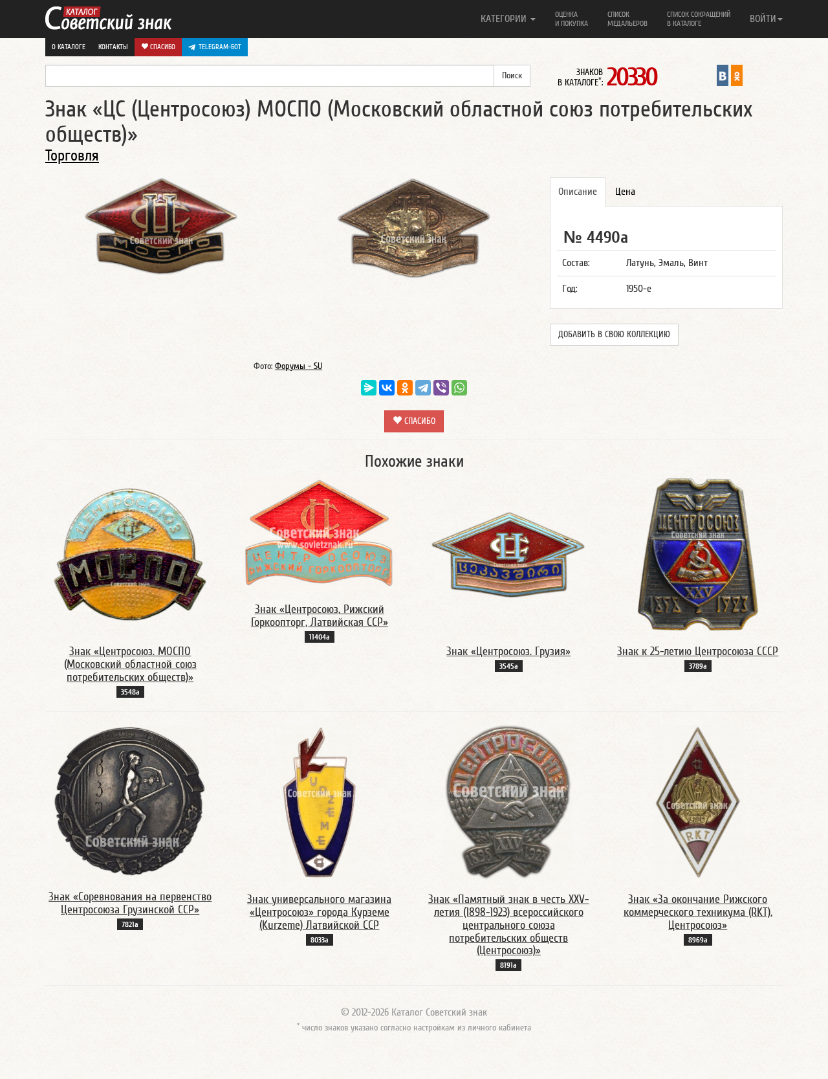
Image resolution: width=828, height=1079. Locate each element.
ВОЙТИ (763, 19)
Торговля (72, 155)
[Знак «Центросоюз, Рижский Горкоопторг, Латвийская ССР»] (319, 533)
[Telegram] (423, 387)
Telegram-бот (220, 47)
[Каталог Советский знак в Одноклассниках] (737, 75)
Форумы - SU (298, 366)
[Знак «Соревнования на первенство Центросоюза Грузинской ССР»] (130, 800)
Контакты (113, 47)
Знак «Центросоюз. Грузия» (508, 651)
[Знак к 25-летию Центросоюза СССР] (697, 554)
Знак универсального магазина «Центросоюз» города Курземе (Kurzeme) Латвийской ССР (319, 912)
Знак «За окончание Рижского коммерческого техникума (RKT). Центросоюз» (698, 912)
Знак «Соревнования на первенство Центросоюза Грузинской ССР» (130, 903)
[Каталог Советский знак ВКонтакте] (722, 75)
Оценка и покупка (571, 19)
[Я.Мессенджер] (368, 387)
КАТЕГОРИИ (505, 19)
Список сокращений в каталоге (698, 19)
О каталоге (68, 47)
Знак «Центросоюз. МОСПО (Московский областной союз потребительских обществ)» (130, 664)
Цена (625, 191)
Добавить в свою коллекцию (614, 334)
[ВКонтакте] (387, 387)
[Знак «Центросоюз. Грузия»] (508, 554)
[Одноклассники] (405, 387)
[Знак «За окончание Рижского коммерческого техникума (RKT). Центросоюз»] (698, 802)
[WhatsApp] (459, 387)
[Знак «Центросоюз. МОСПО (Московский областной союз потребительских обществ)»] (130, 554)
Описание (577, 191)
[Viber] (441, 387)
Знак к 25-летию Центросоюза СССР (697, 651)
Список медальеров (627, 19)
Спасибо (161, 47)
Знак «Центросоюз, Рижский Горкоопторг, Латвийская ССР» (319, 616)
